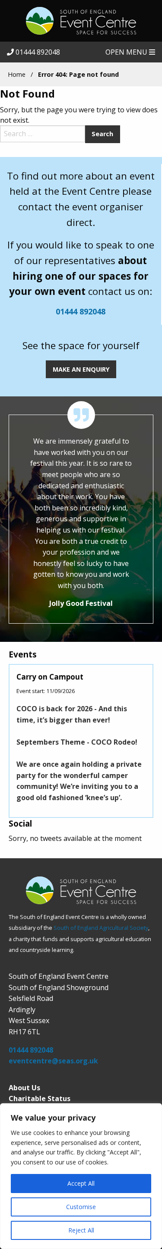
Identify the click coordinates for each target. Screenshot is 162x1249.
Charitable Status (39, 1098)
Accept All (81, 1183)
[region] (81, 1176)
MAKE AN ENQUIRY (81, 369)
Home (16, 74)
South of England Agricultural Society (101, 928)
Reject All (81, 1230)
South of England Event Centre (81, 21)
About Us (24, 1087)
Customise (81, 1207)
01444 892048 (37, 52)
